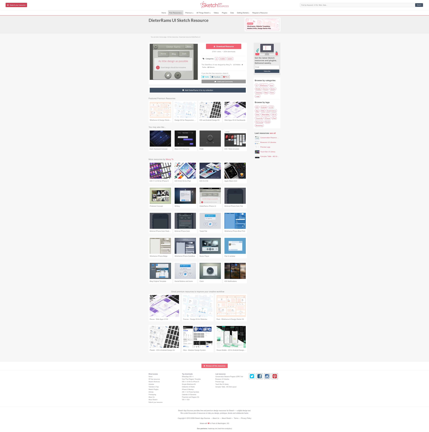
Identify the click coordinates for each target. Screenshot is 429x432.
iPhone (267, 118)
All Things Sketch (203, 13)
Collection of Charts (188, 387)
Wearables (265, 114)
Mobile (258, 89)
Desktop (259, 92)
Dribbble (237, 65)
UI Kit (271, 107)
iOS (257, 107)
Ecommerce (271, 111)
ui (216, 58)
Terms (236, 418)
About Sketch (153, 400)
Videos (216, 13)
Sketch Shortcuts (154, 382)
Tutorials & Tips (154, 387)
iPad (274, 118)
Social (267, 122)
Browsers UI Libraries (268, 142)
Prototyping (152, 394)
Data (232, 13)
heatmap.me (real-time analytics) (220, 428)
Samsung (259, 122)
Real (266, 92)
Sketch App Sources (202, 418)
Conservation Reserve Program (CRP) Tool (276, 137)
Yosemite (259, 118)
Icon (271, 85)
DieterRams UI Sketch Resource (178, 20)
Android (264, 107)
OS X (274, 114)
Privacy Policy (246, 418)
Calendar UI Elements (189, 394)
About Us (152, 397)
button (230, 58)
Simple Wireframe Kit (189, 384)
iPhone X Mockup (187, 389)
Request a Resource (259, 13)
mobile (222, 58)
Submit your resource (155, 402)
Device (265, 89)
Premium (188, 13)
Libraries (151, 384)
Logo (257, 96)
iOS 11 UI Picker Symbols (190, 392)
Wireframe (263, 85)
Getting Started (242, 13)
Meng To (229, 65)
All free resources (154, 379)
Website (211, 67)
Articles (151, 392)
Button (273, 89)
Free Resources (175, 13)
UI (256, 85)
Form (272, 92)
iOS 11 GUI (185, 400)
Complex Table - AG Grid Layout (272, 156)
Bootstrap (259, 125)
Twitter (204, 67)
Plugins (224, 13)
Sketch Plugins (153, 389)
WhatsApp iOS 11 (188, 376)
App (257, 111)
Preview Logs (265, 147)
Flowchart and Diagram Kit (190, 397)
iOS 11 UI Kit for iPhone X (190, 382)
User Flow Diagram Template (191, 379)
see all (273, 133)
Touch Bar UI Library (267, 151)
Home (164, 13)
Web (262, 111)
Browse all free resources (215, 366)
